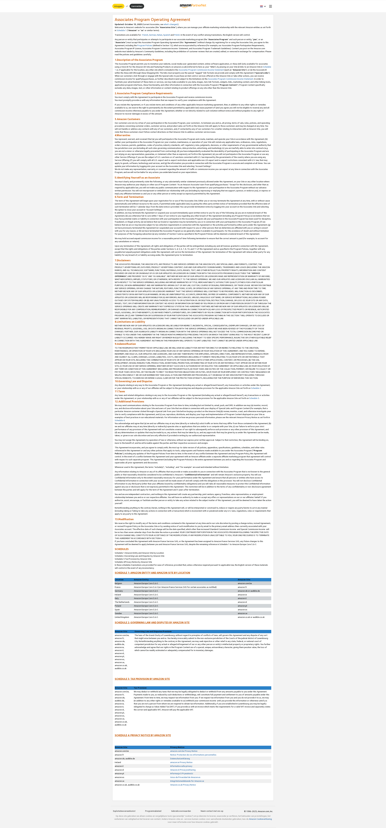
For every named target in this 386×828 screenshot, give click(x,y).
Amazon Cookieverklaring (260, 819)
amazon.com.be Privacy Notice (183, 751)
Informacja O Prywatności (181, 773)
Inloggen (118, 6)
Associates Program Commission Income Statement (201, 70)
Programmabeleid (153, 811)
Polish (177, 35)
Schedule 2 (256, 388)
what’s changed (170, 24)
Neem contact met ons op (212, 811)
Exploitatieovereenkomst (124, 811)
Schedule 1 (122, 30)
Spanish (166, 35)
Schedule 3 (254, 398)
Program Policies (144, 45)
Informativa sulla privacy (181, 766)
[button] (263, 6)
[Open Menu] (270, 6)
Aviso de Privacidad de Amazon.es (185, 777)
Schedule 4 (120, 420)
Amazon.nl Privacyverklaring (183, 770)
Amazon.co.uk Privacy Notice (183, 785)
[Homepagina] (193, 6)
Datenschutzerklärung (180, 758)
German (152, 35)
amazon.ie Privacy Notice (181, 762)
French (145, 35)
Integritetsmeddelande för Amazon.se (187, 781)
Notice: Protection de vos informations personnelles (193, 755)
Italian (159, 35)
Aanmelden (136, 6)
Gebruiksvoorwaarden (181, 811)
